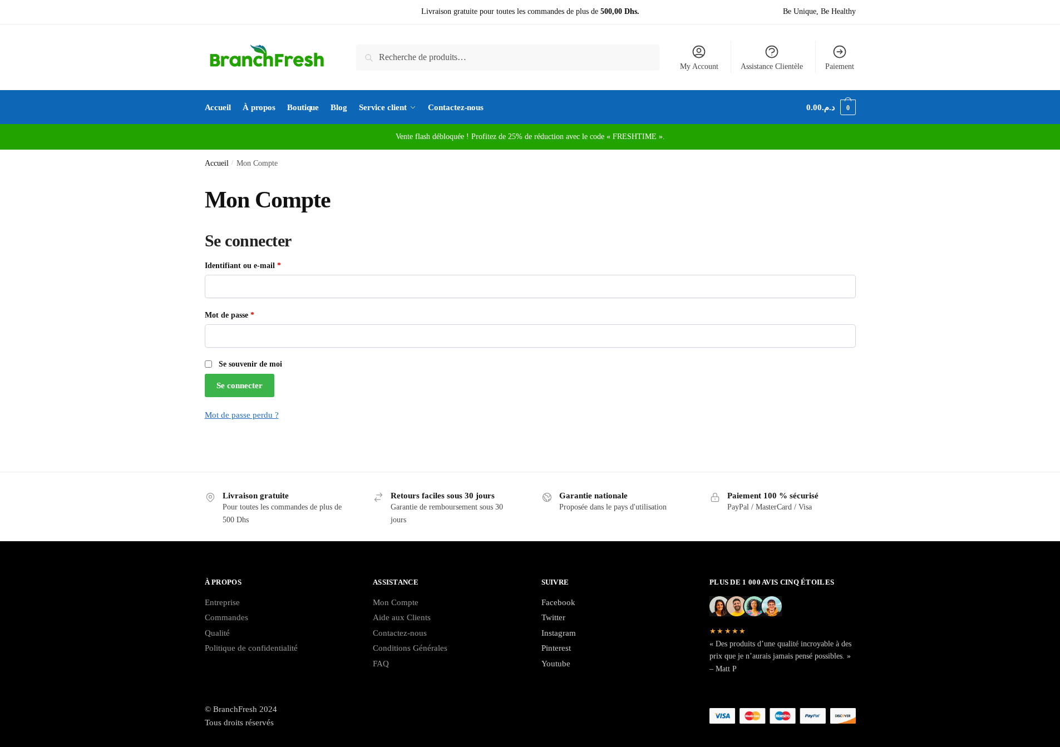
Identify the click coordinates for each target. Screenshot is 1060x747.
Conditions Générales (410, 648)
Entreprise (222, 602)
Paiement (839, 66)
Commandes (226, 617)
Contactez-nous (400, 633)
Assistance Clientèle (772, 66)
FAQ (381, 663)
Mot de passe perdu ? (242, 414)
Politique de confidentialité (251, 648)
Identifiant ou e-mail (262, 265)
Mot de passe (248, 314)
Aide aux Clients (402, 617)
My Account (699, 66)
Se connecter (239, 385)
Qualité (217, 633)
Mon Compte (395, 602)
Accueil (217, 163)
